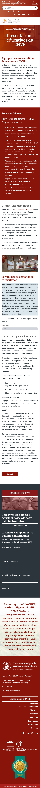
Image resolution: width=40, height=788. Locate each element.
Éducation (34, 710)
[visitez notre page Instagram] (13, 11)
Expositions (33, 721)
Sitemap (34, 728)
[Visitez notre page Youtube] (18, 11)
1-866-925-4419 (35, 3)
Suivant (10, 474)
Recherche (33, 714)
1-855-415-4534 (10, 687)
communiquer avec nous (24, 209)
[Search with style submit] (36, 8)
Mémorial (34, 717)
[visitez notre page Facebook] (4, 11)
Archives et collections (28, 706)
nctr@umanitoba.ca (12, 691)
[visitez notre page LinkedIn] (9, 11)
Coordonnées (32, 724)
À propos (34, 703)
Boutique (17, 14)
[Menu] (35, 21)
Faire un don (26, 14)
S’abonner (5, 588)
